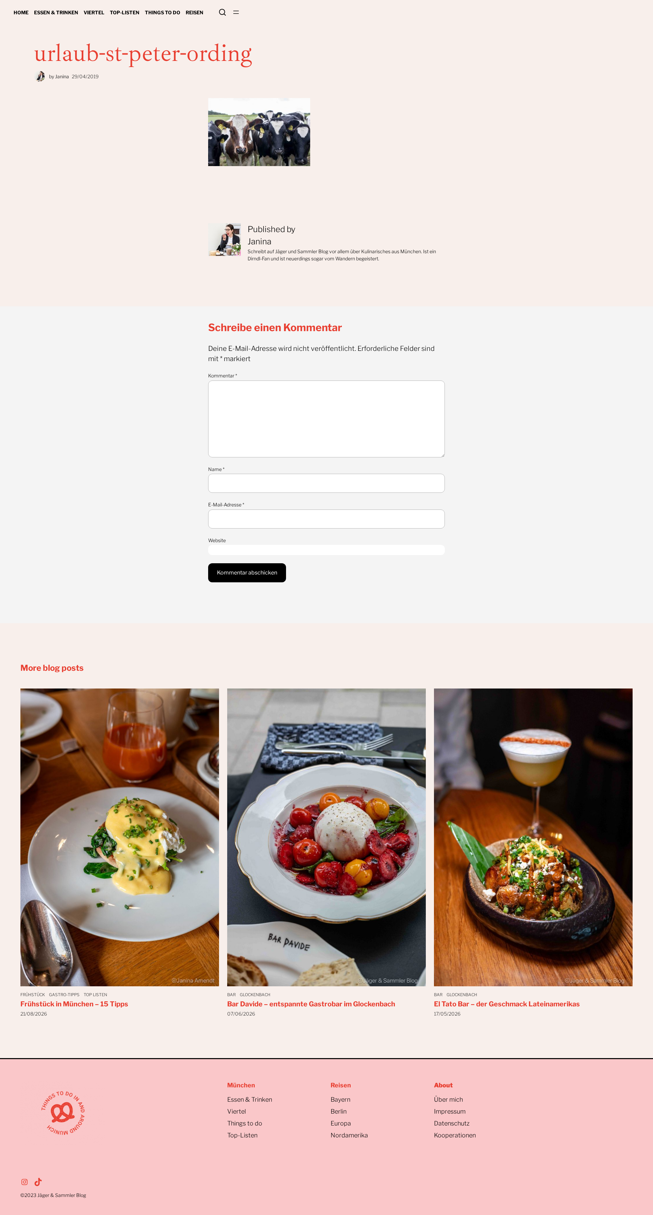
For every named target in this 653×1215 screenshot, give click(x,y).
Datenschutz (452, 1123)
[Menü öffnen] (236, 12)
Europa (341, 1123)
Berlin (339, 1111)
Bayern (340, 1099)
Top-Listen (242, 1135)
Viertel (236, 1111)
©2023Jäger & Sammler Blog (53, 1195)
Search (222, 12)
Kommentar (222, 375)
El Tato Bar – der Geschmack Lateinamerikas (507, 1004)
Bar (231, 994)
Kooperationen (455, 1135)
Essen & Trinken (249, 1099)
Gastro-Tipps (64, 994)
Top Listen (95, 994)
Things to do (244, 1123)
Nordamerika (349, 1135)
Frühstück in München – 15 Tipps (74, 1004)
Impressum (450, 1111)
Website (217, 540)
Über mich (448, 1099)
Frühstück (32, 994)
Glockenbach (255, 994)
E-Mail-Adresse (226, 504)
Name (216, 469)
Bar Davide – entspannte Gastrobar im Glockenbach (311, 1004)
